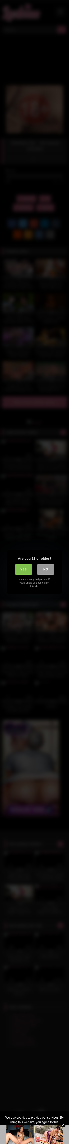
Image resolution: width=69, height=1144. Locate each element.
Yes (23, 569)
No (45, 569)
